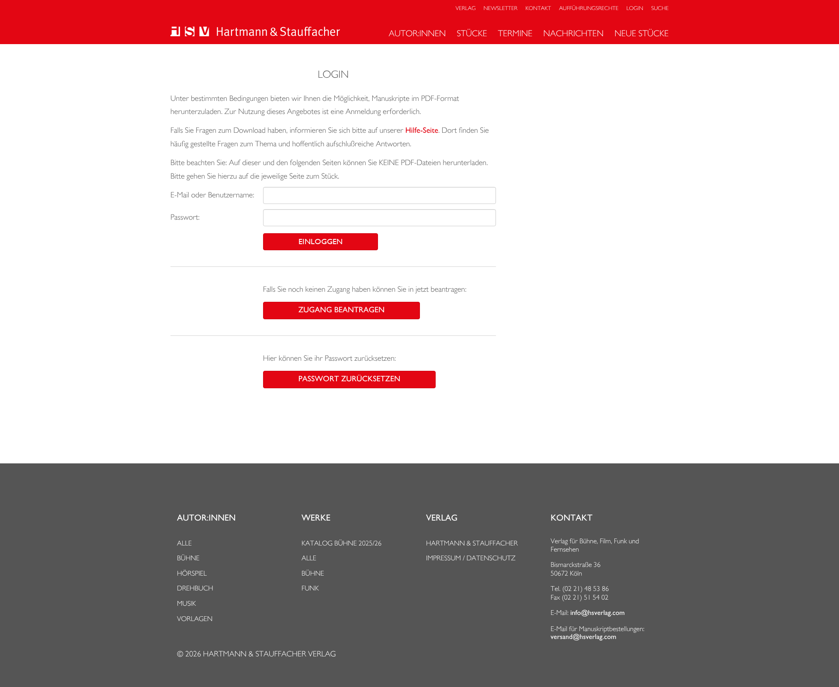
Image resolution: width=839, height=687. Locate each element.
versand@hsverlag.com (583, 636)
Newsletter (501, 8)
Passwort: (185, 217)
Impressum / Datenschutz (471, 558)
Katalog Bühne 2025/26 (341, 543)
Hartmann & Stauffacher (472, 543)
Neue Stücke (641, 33)
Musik (186, 603)
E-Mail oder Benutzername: (212, 195)
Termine (515, 33)
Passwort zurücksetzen (349, 379)
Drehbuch (195, 588)
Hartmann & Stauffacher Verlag (269, 654)
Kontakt (538, 8)
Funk (310, 588)
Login (635, 8)
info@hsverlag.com (597, 612)
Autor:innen (417, 33)
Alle (184, 543)
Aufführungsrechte (588, 8)
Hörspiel (192, 573)
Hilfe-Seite (422, 130)
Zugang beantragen (341, 310)
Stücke (472, 33)
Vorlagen (195, 619)
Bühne (188, 558)
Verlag (466, 8)
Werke (316, 518)
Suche (660, 8)
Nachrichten (573, 33)
